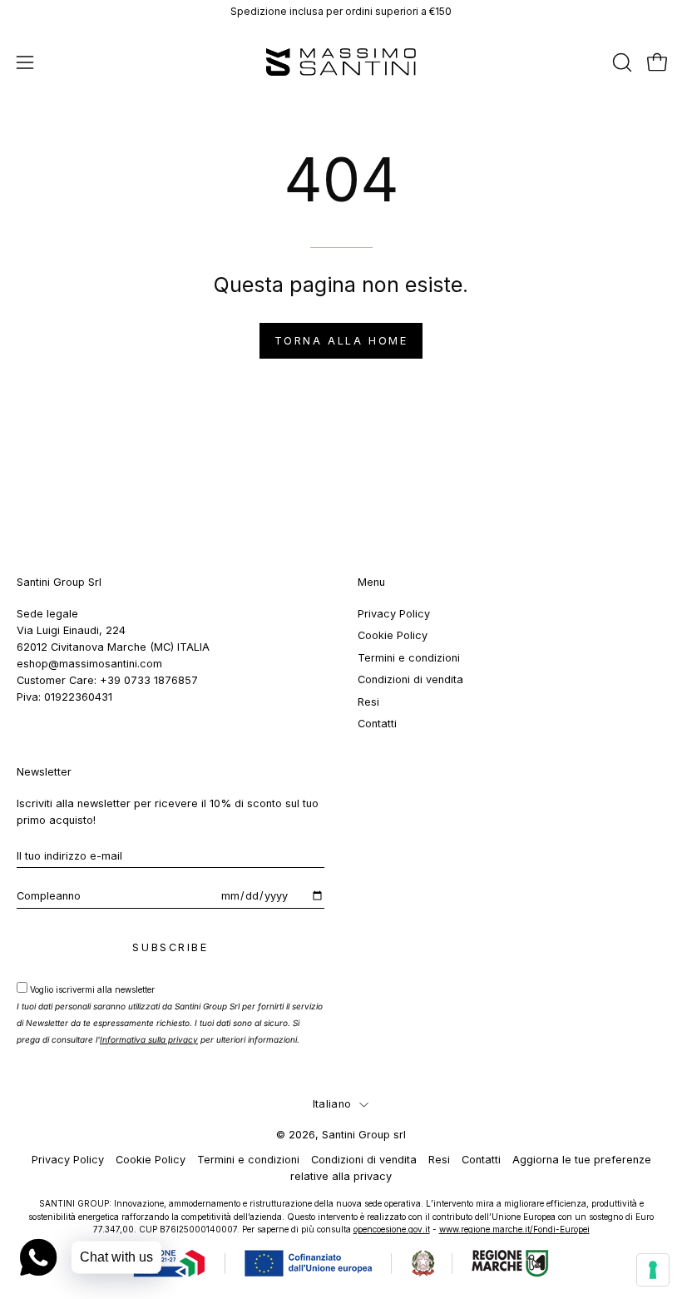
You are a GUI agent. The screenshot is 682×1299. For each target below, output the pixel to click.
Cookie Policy (392, 635)
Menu (371, 582)
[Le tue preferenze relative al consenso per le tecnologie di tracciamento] (653, 1270)
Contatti (377, 723)
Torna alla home (341, 341)
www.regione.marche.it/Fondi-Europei (514, 1229)
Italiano (332, 1104)
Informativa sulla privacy (149, 1039)
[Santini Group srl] (341, 62)
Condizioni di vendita (410, 679)
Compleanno (49, 896)
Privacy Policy (394, 613)
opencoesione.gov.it (391, 1229)
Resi (368, 701)
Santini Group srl (364, 1134)
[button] (620, 62)
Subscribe (170, 947)
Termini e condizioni (409, 658)
